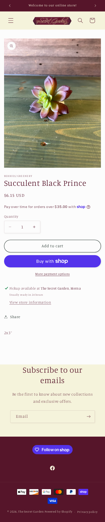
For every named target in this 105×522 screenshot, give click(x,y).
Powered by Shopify (58, 512)
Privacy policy (87, 512)
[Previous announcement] (9, 5)
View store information (30, 302)
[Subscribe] (89, 416)
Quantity (11, 216)
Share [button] (15, 317)
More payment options (52, 274)
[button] (11, 20)
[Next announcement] (95, 5)
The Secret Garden (31, 512)
